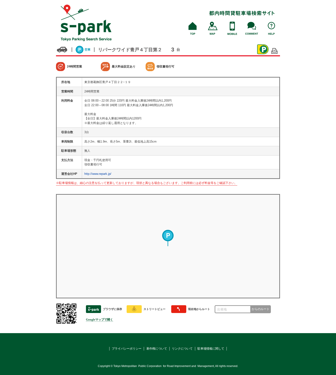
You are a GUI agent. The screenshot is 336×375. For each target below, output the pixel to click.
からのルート (260, 309)
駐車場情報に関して (210, 348)
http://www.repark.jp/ (97, 173)
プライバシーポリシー (126, 348)
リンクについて (182, 348)
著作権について (156, 348)
